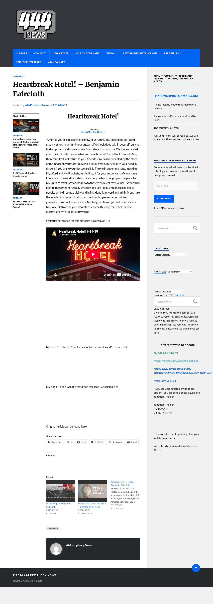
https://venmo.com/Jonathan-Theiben (176, 360)
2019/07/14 (60, 105)
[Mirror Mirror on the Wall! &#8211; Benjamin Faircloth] (92, 491)
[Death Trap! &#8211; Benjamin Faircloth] (60, 491)
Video (110, 53)
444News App (56, 62)
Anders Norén (33, 581)
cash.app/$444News (166, 352)
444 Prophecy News (37, 105)
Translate (179, 294)
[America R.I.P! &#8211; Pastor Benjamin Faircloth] (126, 495)
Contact (40, 53)
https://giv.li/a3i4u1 (165, 380)
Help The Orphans (87, 53)
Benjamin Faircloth (93, 132)
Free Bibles (171, 53)
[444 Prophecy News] (106, 24)
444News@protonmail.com (176, 95)
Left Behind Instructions (140, 53)
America (18, 76)
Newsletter (61, 53)
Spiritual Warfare (28, 62)
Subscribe (164, 198)
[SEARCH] (195, 228)
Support (21, 53)
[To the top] (196, 568)
